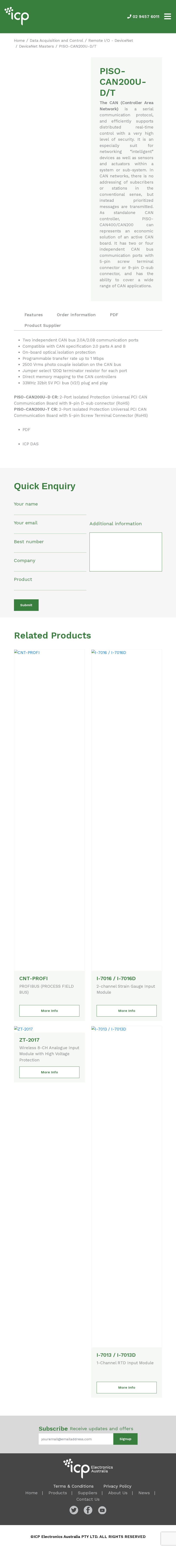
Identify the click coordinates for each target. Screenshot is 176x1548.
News (144, 1492)
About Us (117, 1492)
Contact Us (88, 1499)
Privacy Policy (117, 1486)
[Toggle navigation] (167, 17)
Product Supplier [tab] (42, 325)
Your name (26, 504)
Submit (26, 605)
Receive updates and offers (86, 1428)
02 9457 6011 (145, 16)
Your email (26, 522)
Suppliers (87, 1492)
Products (58, 1492)
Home (19, 40)
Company (24, 560)
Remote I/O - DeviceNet (110, 40)
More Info (49, 1011)
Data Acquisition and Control (56, 40)
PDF (26, 429)
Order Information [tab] (76, 314)
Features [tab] (33, 314)
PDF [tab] (114, 314)
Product (23, 579)
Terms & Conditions (73, 1486)
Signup (125, 1439)
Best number (29, 541)
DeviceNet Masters (36, 46)
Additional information (116, 523)
